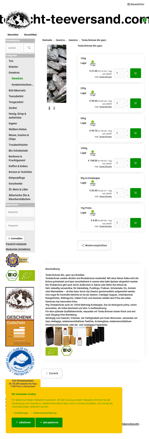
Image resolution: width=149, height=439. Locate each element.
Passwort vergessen (16, 244)
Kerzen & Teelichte (20, 172)
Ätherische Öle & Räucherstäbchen (19, 197)
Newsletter (137, 4)
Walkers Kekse (18, 129)
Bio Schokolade (18, 150)
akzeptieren (50, 422)
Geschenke (16, 183)
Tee (11, 60)
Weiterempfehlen (95, 245)
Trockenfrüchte (18, 144)
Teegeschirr (16, 102)
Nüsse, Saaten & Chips (19, 137)
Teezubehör (16, 96)
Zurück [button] (53, 373)
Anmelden (16, 238)
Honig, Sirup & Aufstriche (17, 115)
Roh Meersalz (17, 90)
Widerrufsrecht (129, 424)
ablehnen (24, 422)
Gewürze (14, 72)
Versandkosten (105, 77)
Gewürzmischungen (23, 84)
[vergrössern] (56, 73)
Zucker (13, 107)
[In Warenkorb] (135, 73)
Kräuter (13, 66)
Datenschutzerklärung (44, 413)
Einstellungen (21, 413)
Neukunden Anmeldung (18, 249)
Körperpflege (17, 177)
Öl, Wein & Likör (18, 189)
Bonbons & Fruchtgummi (17, 158)
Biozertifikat (30, 34)
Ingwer (13, 123)
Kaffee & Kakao (18, 166)
